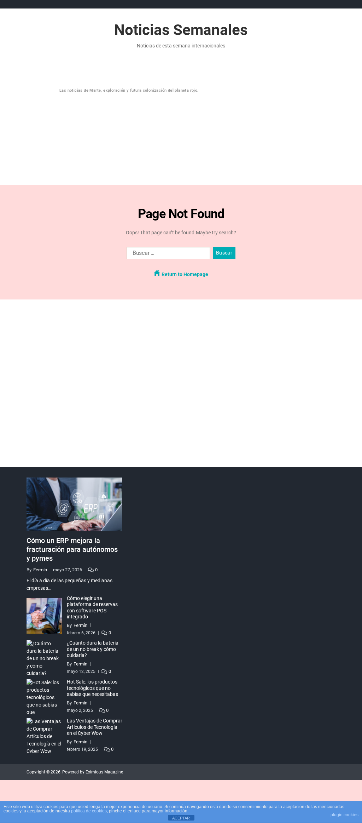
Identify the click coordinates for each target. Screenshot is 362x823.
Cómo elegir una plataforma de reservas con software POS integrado (92, 607)
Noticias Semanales (181, 30)
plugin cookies (344, 814)
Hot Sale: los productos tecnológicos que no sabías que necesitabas (92, 688)
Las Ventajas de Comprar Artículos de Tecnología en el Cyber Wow (94, 727)
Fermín (40, 569)
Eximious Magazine (104, 772)
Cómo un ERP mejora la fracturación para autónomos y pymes (72, 549)
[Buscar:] (167, 254)
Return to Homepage (184, 274)
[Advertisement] (194, 122)
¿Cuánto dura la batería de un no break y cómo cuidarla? (92, 649)
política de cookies (89, 810)
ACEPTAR (181, 818)
